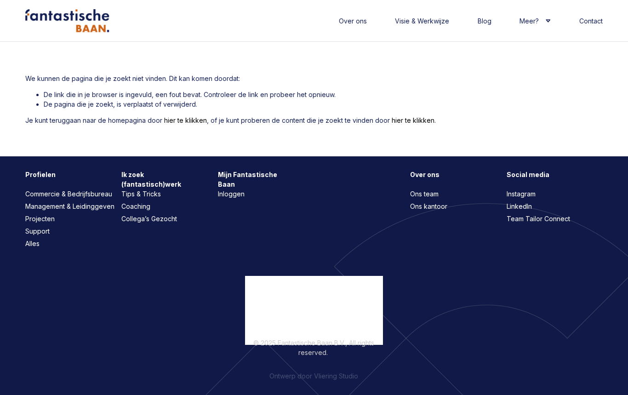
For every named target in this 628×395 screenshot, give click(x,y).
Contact (591, 21)
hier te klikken (185, 120)
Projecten (40, 219)
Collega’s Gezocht (149, 219)
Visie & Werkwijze (422, 21)
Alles (32, 243)
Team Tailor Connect (538, 219)
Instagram (521, 194)
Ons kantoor (428, 206)
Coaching (135, 206)
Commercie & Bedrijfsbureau (68, 194)
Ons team (424, 194)
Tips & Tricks (141, 194)
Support (37, 231)
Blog (484, 21)
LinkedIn (519, 206)
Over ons (353, 21)
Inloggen (231, 194)
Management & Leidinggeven (69, 206)
